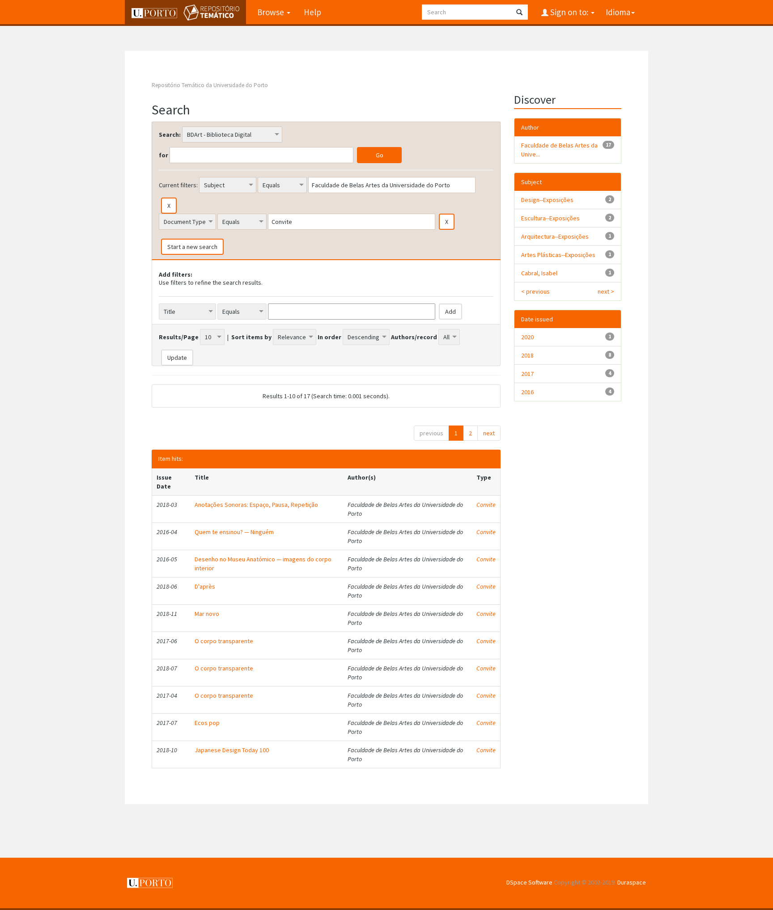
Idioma (618, 12)
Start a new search (192, 247)
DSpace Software (529, 882)
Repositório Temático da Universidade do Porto (210, 85)
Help (312, 12)
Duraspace (631, 882)
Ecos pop (207, 723)
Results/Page (179, 337)
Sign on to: (569, 12)
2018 (527, 355)
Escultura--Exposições (550, 218)
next (489, 433)
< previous (535, 291)
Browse (271, 12)
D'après (205, 586)
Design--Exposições (547, 200)
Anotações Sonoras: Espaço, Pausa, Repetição (256, 505)
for (163, 155)
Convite (486, 505)
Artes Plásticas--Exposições (558, 255)
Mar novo (207, 614)
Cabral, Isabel (539, 273)
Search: (170, 135)
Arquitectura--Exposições (555, 236)
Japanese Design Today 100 (232, 750)
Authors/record (414, 337)
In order (329, 337)
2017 (527, 374)
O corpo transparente (224, 641)
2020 (527, 337)
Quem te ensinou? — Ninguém (234, 532)
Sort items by (251, 337)
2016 (527, 392)
